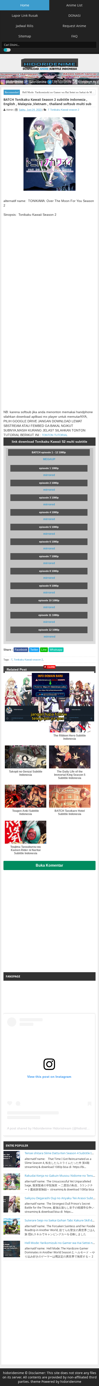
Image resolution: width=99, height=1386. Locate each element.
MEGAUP (49, 459)
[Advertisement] (49, 919)
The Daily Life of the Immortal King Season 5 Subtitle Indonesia (69, 775)
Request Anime (74, 26)
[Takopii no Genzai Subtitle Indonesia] (25, 756)
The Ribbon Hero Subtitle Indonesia (69, 737)
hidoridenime (13, 1373)
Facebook (21, 649)
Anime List (74, 5)
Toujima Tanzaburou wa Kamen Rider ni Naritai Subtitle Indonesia (25, 850)
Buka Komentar (49, 865)
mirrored (49, 475)
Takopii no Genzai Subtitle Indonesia (25, 773)
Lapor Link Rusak (25, 15)
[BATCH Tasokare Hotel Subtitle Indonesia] (69, 796)
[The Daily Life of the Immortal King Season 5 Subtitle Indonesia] (69, 756)
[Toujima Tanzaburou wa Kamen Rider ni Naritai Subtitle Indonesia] (25, 832)
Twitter (34, 649)
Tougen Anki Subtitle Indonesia (25, 812)
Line (44, 649)
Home (24, 5)
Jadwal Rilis (24, 26)
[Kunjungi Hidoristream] (49, 696)
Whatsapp (56, 649)
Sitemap (24, 36)
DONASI (74, 15)
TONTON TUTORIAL (55, 435)
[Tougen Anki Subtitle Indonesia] (25, 796)
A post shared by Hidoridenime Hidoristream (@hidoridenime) (52, 1128)
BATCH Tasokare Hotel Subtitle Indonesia (70, 812)
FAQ (74, 36)
